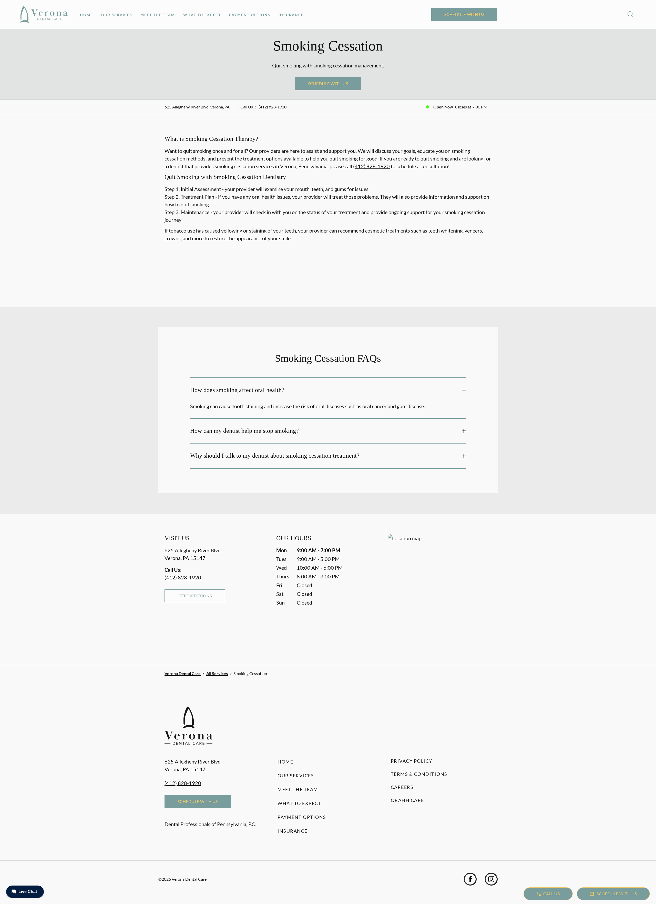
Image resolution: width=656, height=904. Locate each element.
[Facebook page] (470, 879)
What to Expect (202, 15)
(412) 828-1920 (272, 106)
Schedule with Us (464, 14)
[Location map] (439, 589)
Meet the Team (157, 15)
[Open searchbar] (630, 14)
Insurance (291, 15)
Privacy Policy (411, 761)
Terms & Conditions (419, 774)
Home (86, 15)
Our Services (116, 15)
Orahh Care (407, 800)
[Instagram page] (491, 879)
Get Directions (195, 595)
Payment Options (249, 15)
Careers (402, 787)
